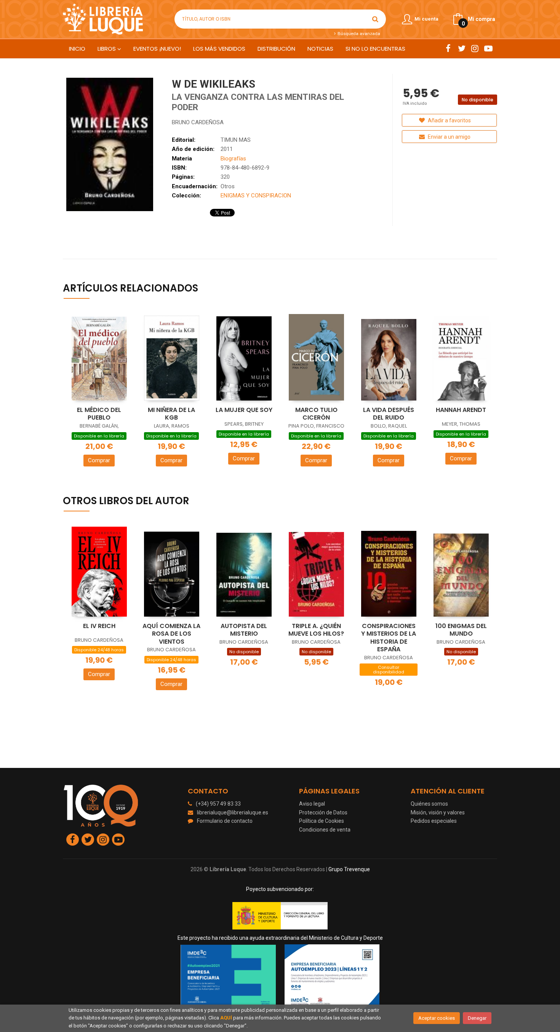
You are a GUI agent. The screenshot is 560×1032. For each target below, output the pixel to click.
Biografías (233, 158)
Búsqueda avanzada (358, 33)
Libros (107, 49)
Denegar (477, 1018)
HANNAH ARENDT (461, 409)
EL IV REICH (99, 626)
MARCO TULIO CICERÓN (316, 413)
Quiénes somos (429, 804)
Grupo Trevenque (349, 869)
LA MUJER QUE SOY (244, 409)
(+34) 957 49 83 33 (218, 804)
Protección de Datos (323, 812)
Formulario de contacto (225, 821)
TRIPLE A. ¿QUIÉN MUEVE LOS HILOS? (316, 630)
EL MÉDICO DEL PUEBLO (99, 413)
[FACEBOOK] (448, 48)
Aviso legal (312, 804)
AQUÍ (226, 1018)
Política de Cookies (321, 821)
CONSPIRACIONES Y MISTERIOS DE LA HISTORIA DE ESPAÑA (388, 638)
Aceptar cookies (436, 1018)
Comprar (99, 460)
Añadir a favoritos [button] (449, 120)
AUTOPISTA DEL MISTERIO (244, 630)
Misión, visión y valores (438, 812)
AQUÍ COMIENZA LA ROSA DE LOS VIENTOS (171, 634)
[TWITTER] (461, 48)
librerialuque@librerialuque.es (232, 812)
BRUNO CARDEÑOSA (198, 122)
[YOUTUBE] (488, 48)
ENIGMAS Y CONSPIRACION (256, 195)
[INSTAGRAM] (475, 48)
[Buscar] (375, 19)
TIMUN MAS (236, 139)
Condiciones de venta (324, 830)
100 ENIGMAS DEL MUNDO (461, 630)
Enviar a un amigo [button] (448, 137)
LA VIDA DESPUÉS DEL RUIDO (388, 413)
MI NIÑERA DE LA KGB (171, 413)
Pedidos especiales (434, 821)
